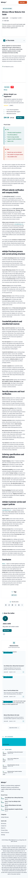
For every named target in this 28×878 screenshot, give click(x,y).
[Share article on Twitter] (9, 605)
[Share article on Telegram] (18, 605)
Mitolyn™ (4, 2)
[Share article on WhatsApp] (15, 605)
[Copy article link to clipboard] (22, 605)
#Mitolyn (14, 595)
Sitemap (3, 834)
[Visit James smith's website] (4, 634)
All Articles (3, 823)
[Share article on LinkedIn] (12, 605)
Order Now (19, 117)
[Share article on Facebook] (5, 605)
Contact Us (3, 825)
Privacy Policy (4, 830)
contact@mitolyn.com (18, 224)
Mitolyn (3, 563)
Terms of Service (5, 832)
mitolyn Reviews (7, 8)
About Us (3, 828)
